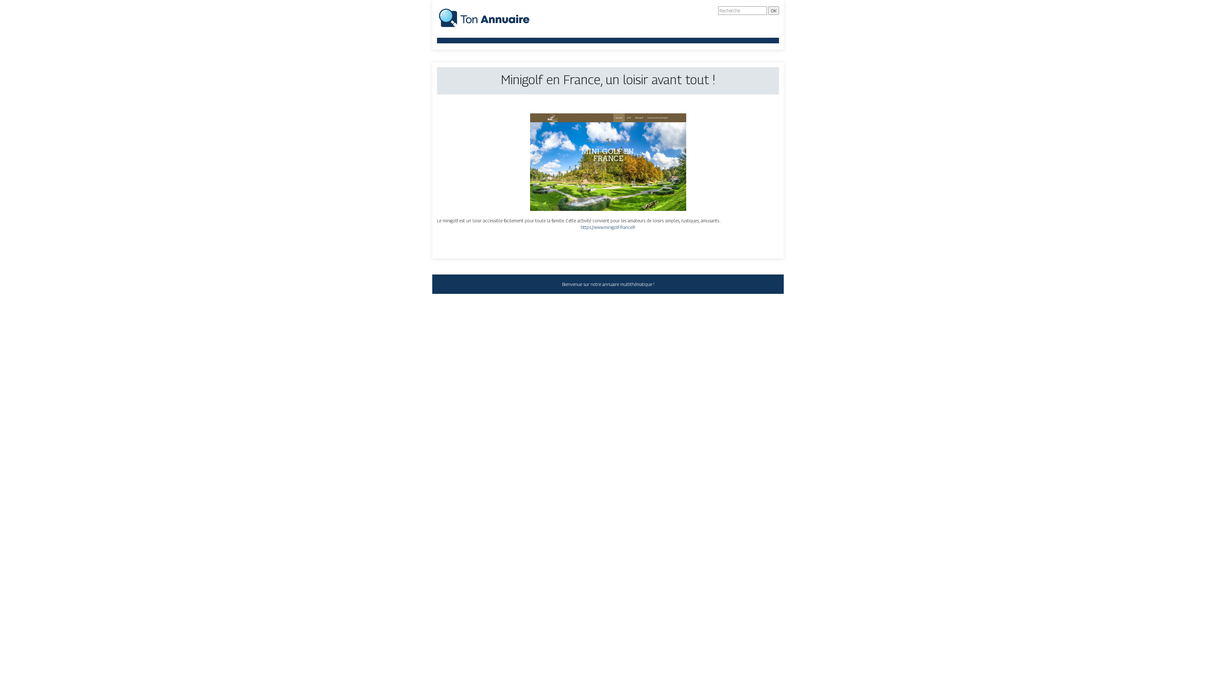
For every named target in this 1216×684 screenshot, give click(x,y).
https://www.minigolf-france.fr (608, 227)
